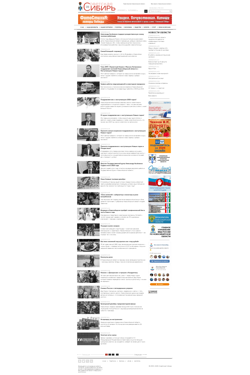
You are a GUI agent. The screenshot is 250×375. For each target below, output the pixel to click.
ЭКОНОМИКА (128, 27)
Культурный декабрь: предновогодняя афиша (118, 304)
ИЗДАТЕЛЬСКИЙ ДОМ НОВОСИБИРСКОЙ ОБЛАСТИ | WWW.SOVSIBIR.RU (97, 7)
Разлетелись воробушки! (156, 93)
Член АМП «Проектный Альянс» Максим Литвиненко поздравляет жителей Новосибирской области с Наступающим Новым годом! (121, 69)
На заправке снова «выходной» (158, 73)
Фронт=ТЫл (152, 68)
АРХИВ (129, 361)
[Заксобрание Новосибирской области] (159, 212)
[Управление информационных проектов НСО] (159, 163)
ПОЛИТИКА (118, 27)
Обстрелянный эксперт (156, 78)
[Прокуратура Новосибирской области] (159, 223)
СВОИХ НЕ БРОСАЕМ (164, 27)
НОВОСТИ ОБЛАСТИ (159, 32)
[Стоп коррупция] (159, 191)
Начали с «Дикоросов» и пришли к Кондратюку (119, 273)
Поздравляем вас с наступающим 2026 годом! (118, 100)
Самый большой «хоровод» (111, 51)
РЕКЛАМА (121, 361)
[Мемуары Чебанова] (159, 137)
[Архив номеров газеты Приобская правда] (159, 174)
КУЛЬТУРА (146, 27)
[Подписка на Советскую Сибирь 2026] (159, 152)
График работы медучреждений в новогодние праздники (123, 84)
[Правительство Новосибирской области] (159, 202)
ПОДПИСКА (112, 361)
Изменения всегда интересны (158, 83)
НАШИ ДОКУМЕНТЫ (92, 27)
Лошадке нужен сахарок (110, 226)
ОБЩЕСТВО (137, 27)
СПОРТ (154, 27)
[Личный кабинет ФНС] (159, 117)
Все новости (152, 95)
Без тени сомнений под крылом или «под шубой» (120, 241)
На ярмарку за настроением (111, 319)
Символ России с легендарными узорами (117, 288)
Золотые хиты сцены (109, 335)
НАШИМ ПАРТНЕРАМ (107, 27)
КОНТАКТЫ (137, 361)
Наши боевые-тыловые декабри (113, 179)
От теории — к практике (156, 88)
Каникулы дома (107, 257)
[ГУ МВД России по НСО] (159, 237)
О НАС (82, 27)
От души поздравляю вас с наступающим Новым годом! (122, 115)
